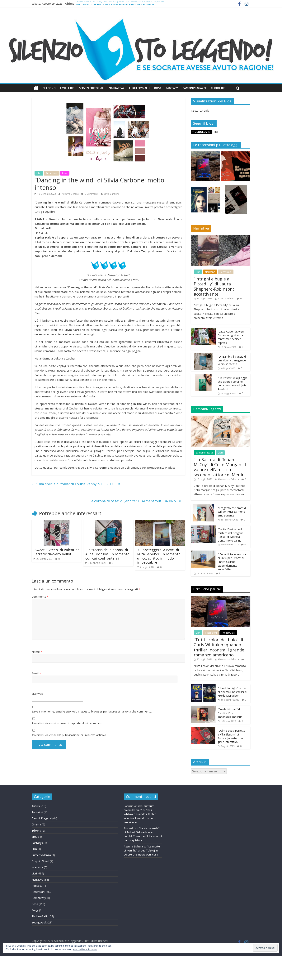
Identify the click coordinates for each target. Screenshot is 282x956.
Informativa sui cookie (85, 949)
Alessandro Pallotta (228, 479)
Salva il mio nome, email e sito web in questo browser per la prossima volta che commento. (92, 711)
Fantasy (172, 88)
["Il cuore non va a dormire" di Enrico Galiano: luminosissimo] (205, 201)
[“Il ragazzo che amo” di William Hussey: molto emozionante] (203, 506)
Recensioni (52, 173)
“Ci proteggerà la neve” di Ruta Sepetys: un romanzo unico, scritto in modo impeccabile (159, 556)
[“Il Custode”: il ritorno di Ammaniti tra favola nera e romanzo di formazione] (235, 201)
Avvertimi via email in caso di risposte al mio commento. (68, 723)
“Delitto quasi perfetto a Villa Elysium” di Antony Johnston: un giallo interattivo (231, 736)
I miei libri (67, 88)
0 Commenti (91, 193)
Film (34, 849)
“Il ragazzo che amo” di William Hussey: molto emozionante (232, 511)
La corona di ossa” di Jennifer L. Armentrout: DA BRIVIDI (137, 501)
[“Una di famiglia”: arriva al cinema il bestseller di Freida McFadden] (203, 686)
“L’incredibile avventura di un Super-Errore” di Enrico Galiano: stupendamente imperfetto (232, 561)
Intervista (37, 867)
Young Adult (39, 922)
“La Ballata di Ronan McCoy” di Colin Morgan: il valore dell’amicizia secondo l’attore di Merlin (220, 467)
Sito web (37, 693)
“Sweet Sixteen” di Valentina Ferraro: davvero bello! (56, 551)
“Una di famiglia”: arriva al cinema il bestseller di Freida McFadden (232, 691)
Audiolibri (218, 88)
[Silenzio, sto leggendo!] (141, 18)
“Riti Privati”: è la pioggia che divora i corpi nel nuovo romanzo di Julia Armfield (232, 383)
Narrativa (116, 88)
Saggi (35, 910)
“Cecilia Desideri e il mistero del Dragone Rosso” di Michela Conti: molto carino (230, 534)
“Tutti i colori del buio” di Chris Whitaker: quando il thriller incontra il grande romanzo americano (219, 647)
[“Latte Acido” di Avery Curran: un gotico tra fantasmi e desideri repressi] (203, 330)
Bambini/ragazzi (204, 452)
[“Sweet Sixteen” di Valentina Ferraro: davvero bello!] (57, 522)
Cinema (36, 824)
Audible (36, 806)
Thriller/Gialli (139, 88)
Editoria (36, 830)
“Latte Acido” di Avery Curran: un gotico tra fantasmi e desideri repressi (120, 3)
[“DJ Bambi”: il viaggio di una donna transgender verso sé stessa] (203, 355)
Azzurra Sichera (70, 193)
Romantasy (39, 898)
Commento (40, 596)
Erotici (35, 836)
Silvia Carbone (112, 193)
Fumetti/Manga (41, 855)
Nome (37, 652)
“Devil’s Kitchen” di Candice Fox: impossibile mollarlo (230, 713)
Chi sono (49, 88)
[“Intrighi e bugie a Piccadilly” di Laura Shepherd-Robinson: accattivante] (220, 237)
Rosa (157, 88)
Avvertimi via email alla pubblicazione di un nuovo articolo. (69, 735)
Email (36, 673)
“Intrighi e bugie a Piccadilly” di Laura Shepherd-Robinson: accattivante (214, 286)
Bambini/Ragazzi (194, 88)
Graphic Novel (40, 861)
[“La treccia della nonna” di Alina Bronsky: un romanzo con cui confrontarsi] (108, 522)
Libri (38, 173)
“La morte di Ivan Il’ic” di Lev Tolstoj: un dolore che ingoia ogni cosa (142, 850)
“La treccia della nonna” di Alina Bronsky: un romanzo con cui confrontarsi (107, 553)
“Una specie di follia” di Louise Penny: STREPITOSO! (76, 484)
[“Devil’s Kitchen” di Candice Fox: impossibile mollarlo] (203, 707)
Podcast (37, 885)
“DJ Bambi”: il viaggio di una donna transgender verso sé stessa (232, 360)
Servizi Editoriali (91, 88)
